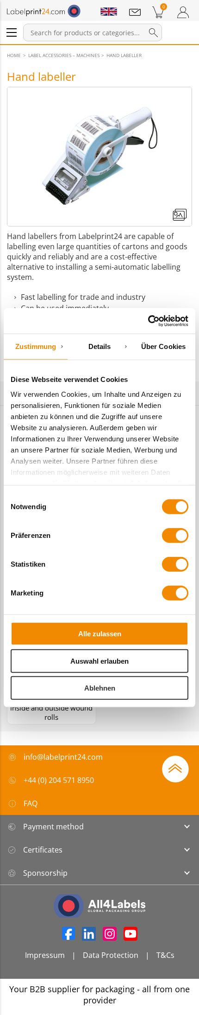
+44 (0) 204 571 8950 (59, 780)
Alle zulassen (99, 634)
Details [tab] (99, 346)
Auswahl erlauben (99, 661)
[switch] (175, 535)
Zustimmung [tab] (35, 346)
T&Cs (165, 955)
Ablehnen (99, 688)
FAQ (30, 803)
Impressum (45, 955)
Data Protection (110, 955)
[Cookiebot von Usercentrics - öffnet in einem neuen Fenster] (147, 321)
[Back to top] (175, 768)
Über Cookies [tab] (163, 346)
